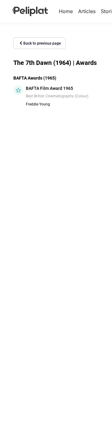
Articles (87, 11)
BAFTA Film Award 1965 (49, 88)
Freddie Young (38, 104)
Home (66, 11)
